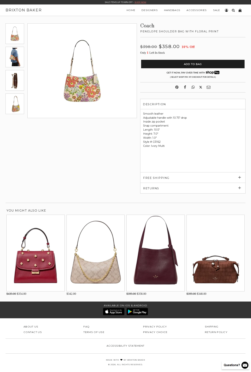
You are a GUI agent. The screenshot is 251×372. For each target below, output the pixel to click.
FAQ (86, 326)
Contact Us (33, 332)
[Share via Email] (208, 87)
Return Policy (216, 332)
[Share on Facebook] (185, 87)
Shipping (211, 326)
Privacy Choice (155, 332)
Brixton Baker (24, 10)
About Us (31, 326)
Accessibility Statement (126, 345)
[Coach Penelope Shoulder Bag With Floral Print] (15, 33)
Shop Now (140, 2)
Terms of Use (93, 332)
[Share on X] (200, 87)
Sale (216, 10)
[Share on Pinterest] (177, 87)
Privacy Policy (155, 326)
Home (131, 10)
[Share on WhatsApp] (193, 87)
